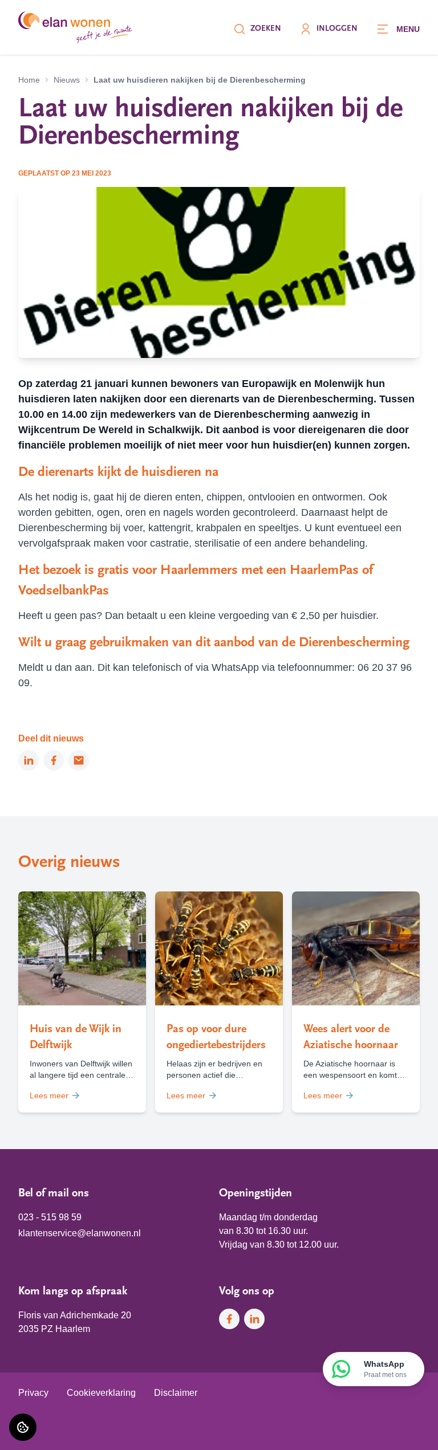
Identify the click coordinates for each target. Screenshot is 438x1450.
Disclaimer (175, 1393)
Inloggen (337, 29)
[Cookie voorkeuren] (22, 1427)
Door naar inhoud (44, 16)
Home (29, 79)
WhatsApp (385, 1369)
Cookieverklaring (101, 1393)
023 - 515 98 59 (50, 1217)
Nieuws (67, 79)
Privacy (33, 1393)
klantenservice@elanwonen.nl (79, 1233)
